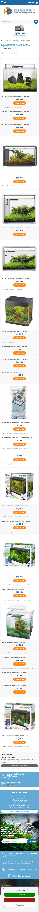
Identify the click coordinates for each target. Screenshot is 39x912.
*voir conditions (11, 778)
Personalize (20, 905)
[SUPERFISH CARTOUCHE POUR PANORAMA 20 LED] (19, 403)
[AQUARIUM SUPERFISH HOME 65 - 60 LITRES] (19, 259)
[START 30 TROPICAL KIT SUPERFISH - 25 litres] (19, 486)
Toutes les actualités (19, 766)
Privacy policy (19, 908)
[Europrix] (19, 11)
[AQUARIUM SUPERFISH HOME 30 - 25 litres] (19, 155)
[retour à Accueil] (2, 41)
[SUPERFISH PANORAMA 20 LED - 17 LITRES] (19, 311)
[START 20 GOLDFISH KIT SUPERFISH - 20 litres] (19, 716)
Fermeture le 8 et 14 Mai (8, 757)
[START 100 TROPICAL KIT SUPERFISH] (19, 554)
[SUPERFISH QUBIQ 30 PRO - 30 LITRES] (19, 622)
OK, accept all (20, 894)
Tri (1, 53)
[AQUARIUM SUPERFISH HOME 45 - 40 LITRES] (19, 208)
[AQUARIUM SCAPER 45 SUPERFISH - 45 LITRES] (19, 77)
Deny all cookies (20, 900)
